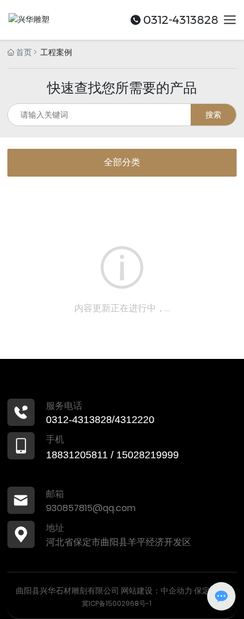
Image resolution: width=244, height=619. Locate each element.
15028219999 (147, 455)
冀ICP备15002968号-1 (117, 603)
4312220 (134, 419)
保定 (202, 590)
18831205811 (77, 455)
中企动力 (176, 590)
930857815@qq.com (91, 508)
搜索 (213, 114)
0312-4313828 (180, 20)
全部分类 (122, 162)
